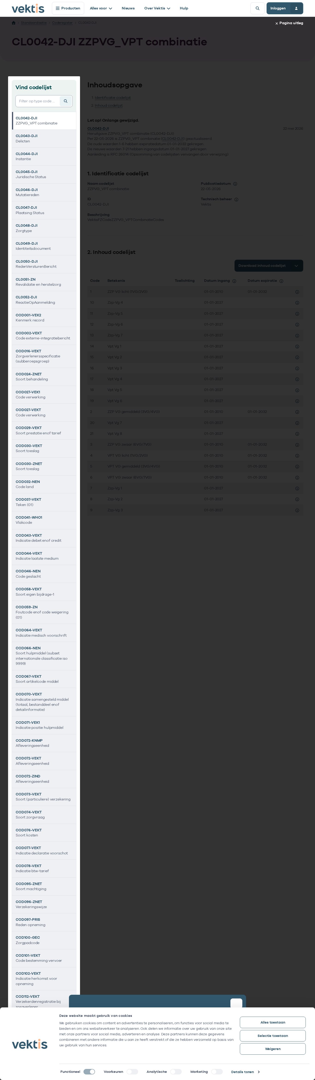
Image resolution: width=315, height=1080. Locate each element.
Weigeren (273, 1049)
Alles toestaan (273, 1022)
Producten (70, 8)
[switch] (132, 1071)
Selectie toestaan (273, 1036)
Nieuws (128, 8)
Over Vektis (154, 8)
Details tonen (242, 1072)
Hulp (184, 8)
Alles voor (98, 8)
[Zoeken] (257, 8)
